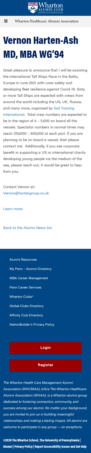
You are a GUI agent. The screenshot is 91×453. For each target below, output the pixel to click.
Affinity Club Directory (26, 315)
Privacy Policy (23, 447)
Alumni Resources (23, 260)
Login (45, 348)
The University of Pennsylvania (59, 440)
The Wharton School (25, 440)
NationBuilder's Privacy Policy (32, 324)
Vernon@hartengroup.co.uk (26, 193)
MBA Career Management (29, 278)
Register (45, 365)
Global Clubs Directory (27, 306)
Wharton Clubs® (21, 297)
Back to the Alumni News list (27, 228)
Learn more (12, 209)
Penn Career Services (25, 287)
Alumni (7, 447)
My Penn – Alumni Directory (31, 269)
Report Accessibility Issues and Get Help (61, 447)
